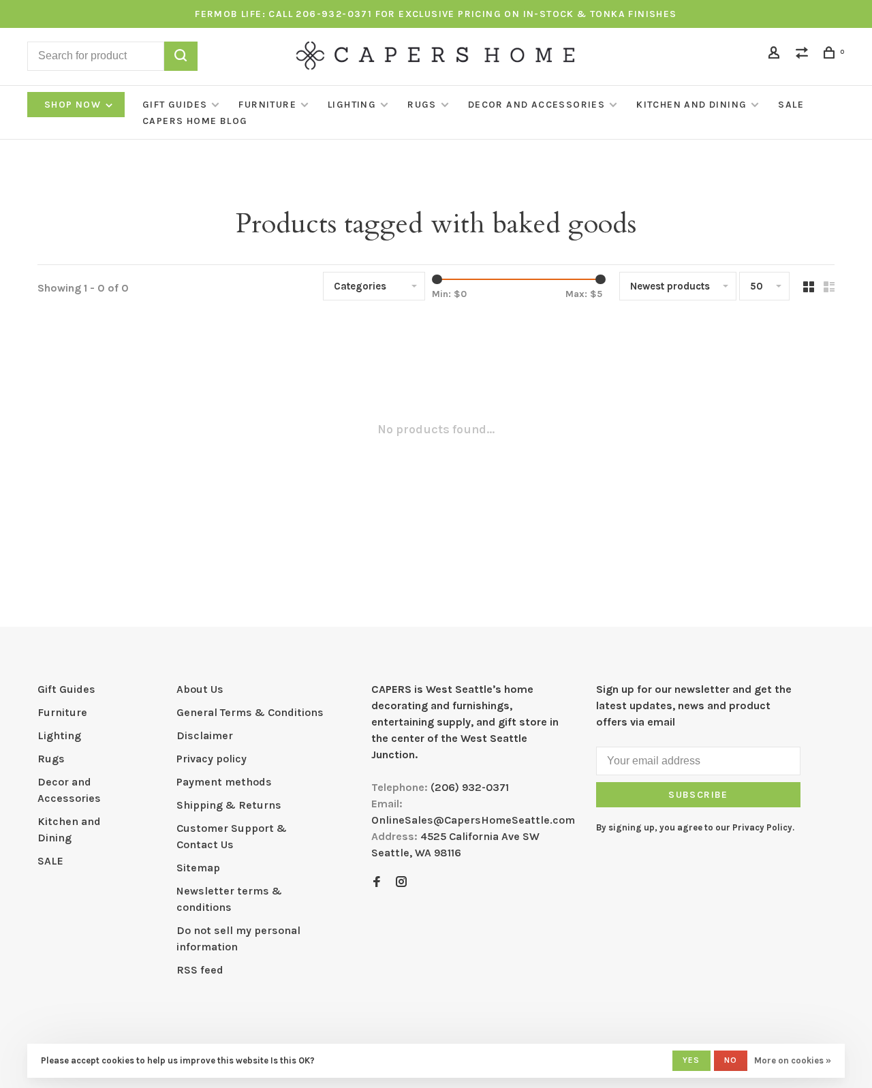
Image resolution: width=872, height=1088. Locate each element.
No (730, 1060)
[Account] (776, 55)
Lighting (352, 104)
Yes (691, 1060)
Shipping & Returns (228, 804)
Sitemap (198, 867)
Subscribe (698, 795)
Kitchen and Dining (691, 104)
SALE (791, 104)
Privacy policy (211, 758)
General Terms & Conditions (250, 712)
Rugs (422, 104)
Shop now (74, 104)
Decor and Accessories (536, 104)
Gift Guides (174, 104)
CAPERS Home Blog (194, 121)
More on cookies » (792, 1060)
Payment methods (224, 781)
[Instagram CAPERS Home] (401, 882)
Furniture (267, 104)
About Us (199, 689)
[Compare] (804, 55)
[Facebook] (376, 882)
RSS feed (199, 969)
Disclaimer (204, 735)
